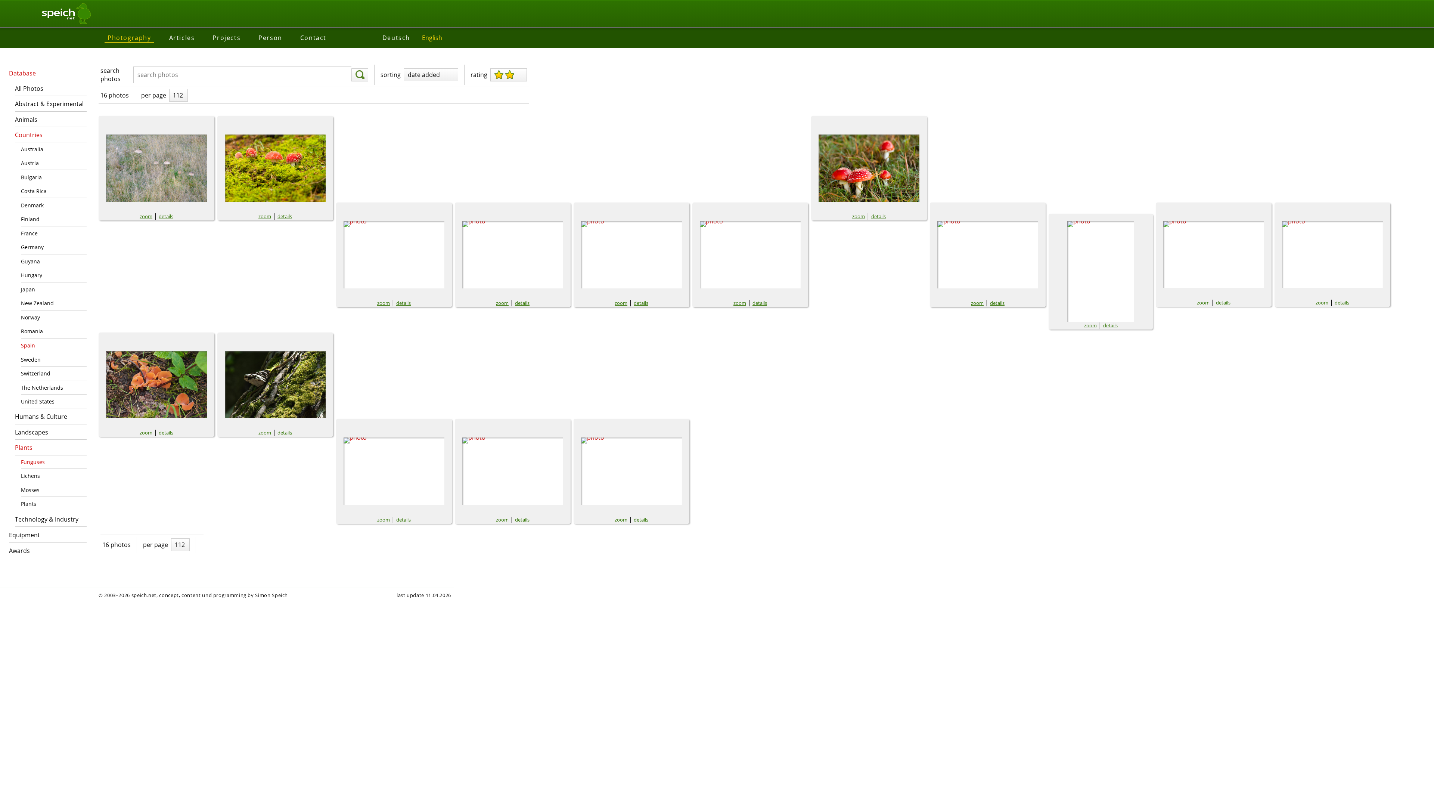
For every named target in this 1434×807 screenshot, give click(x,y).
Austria (30, 163)
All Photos (29, 88)
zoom (146, 216)
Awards (19, 551)
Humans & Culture (41, 416)
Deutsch (396, 38)
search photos (110, 75)
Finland (30, 219)
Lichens (30, 475)
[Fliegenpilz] (512, 254)
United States (38, 401)
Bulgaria (31, 177)
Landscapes (31, 432)
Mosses (30, 490)
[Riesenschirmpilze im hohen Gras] (156, 168)
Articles (182, 38)
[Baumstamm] (275, 384)
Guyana (30, 261)
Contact (313, 38)
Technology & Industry (46, 519)
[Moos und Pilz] (631, 471)
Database (22, 73)
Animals (26, 119)
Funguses (33, 462)
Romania (32, 331)
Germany (32, 247)
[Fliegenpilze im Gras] (631, 254)
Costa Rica (34, 191)
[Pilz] (1213, 254)
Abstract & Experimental (49, 104)
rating (479, 75)
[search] (359, 75)
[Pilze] (1332, 254)
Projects (226, 38)
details (166, 216)
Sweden (31, 359)
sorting (391, 75)
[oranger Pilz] (156, 384)
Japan (28, 289)
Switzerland (35, 373)
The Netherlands (42, 387)
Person (270, 38)
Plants (23, 447)
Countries (29, 135)
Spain (28, 345)
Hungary (31, 275)
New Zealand (37, 303)
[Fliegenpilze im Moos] (275, 168)
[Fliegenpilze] (394, 254)
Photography (129, 38)
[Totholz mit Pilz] (394, 471)
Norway (30, 317)
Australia (32, 149)
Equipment (24, 535)
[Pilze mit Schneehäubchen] (1100, 271)
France (29, 233)
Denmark (32, 205)
